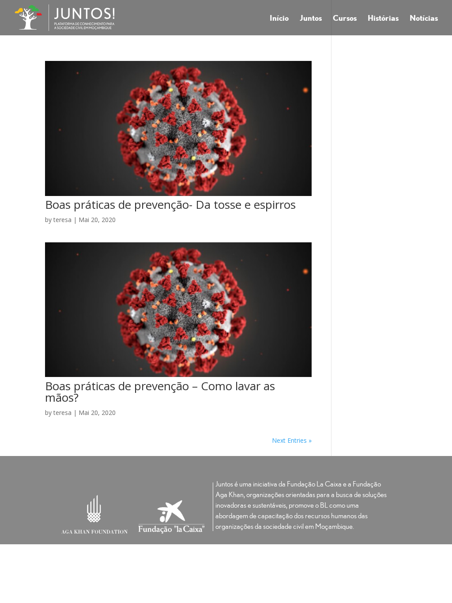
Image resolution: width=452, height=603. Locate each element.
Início (279, 19)
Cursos (345, 19)
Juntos (311, 19)
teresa (62, 219)
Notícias (424, 19)
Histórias (383, 19)
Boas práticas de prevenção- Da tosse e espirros (170, 204)
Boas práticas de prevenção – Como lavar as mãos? (160, 391)
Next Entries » (292, 440)
